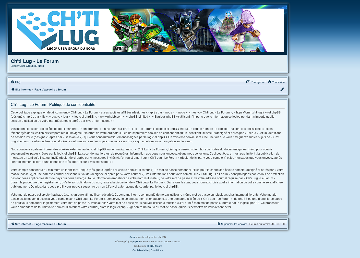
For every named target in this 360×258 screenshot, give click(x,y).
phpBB (136, 241)
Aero (132, 237)
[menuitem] (16, 82)
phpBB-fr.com (154, 246)
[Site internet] (149, 30)
